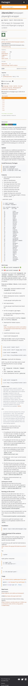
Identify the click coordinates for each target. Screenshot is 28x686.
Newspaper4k (12, 89)
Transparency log (6, 46)
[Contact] (19, 679)
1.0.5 (3, 100)
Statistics (3, 683)
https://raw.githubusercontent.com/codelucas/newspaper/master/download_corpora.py (15, 328)
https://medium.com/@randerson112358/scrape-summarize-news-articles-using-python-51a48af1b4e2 (14, 603)
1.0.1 (3, 108)
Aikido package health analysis (10, 65)
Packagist (5, 2)
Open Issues (5, 58)
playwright (5, 89)
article (15, 86)
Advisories (4, 63)
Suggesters (4, 55)
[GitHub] (26, 679)
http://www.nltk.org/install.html (13, 596)
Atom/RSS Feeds (4, 680)
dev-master (5, 96)
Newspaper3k (17, 87)
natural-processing (7, 87)
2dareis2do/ (7, 12)
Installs (3, 52)
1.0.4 (3, 102)
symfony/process (7, 76)
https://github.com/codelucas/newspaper (12, 593)
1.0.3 (3, 104)
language (6, 86)
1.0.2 (3, 106)
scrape (20, 86)
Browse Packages (5, 685)
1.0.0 (3, 110)
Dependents (5, 53)
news (11, 86)
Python (19, 406)
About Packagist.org (5, 678)
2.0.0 (3, 98)
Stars (3, 57)
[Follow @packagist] (22, 679)
